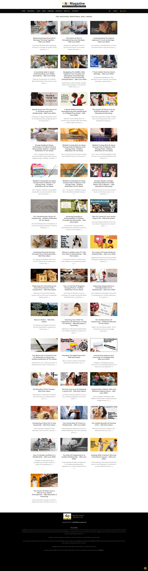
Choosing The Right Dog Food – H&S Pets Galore (74, 356)
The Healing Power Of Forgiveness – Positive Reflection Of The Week (103, 321)
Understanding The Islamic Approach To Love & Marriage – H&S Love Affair (103, 40)
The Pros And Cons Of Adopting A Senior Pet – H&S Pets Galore (74, 390)
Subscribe (51, 11)
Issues (44, 11)
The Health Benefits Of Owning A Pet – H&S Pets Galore (104, 424)
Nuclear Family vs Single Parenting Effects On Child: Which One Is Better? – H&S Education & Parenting (103, 183)
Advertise (59, 11)
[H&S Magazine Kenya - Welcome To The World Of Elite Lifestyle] (74, 4)
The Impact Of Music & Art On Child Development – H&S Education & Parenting (103, 111)
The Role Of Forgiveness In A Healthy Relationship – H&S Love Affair (74, 457)
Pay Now (75, 11)
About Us (66, 11)
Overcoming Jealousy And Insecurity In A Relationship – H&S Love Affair (104, 357)
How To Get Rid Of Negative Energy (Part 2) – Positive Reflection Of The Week (74, 288)
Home (23, 11)
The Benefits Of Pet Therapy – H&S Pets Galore (44, 390)
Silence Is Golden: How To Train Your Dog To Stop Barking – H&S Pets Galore (74, 254)
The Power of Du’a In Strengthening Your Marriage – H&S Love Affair (74, 40)
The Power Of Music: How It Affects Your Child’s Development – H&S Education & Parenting (44, 493)
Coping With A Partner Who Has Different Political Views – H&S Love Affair (103, 391)
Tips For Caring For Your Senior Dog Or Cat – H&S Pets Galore (104, 217)
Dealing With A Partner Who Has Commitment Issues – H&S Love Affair (103, 457)
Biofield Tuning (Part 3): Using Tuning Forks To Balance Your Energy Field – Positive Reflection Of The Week (103, 148)
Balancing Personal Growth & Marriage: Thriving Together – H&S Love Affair (44, 40)
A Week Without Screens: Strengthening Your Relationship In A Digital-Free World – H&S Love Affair (74, 112)
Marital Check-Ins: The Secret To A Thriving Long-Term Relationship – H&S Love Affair (44, 111)
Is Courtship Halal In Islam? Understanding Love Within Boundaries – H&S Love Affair (44, 74)
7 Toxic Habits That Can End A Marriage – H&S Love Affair (103, 73)
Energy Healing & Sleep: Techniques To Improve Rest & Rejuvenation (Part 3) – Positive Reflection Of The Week (44, 148)
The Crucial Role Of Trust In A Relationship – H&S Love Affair (74, 424)
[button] (115, 11)
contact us (101, 550)
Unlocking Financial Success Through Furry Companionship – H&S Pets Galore (44, 254)
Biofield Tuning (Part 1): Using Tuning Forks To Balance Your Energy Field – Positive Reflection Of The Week (74, 183)
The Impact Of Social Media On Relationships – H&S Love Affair (104, 253)
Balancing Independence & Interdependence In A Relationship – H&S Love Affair (103, 288)
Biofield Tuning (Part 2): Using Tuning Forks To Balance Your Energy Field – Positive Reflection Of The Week (44, 183)
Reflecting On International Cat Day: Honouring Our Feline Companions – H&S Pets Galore (44, 288)
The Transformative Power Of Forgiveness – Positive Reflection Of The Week (44, 218)
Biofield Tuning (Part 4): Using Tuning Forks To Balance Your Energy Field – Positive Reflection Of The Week (74, 148)
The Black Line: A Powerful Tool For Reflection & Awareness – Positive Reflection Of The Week (44, 357)
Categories (30, 11)
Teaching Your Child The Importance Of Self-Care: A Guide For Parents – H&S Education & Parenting (74, 322)
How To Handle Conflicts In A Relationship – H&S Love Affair (44, 456)
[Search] (109, 11)
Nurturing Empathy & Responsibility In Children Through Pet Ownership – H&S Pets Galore (74, 219)
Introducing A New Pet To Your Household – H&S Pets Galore (44, 424)
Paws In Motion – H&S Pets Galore (44, 321)
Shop (38, 11)
